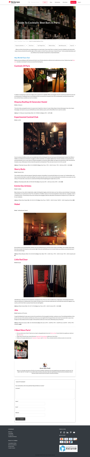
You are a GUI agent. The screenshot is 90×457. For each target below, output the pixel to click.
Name (16, 401)
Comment (17, 388)
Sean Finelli (21, 35)
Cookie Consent (11, 448)
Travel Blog (10, 433)
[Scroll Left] (27, 45)
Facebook (34, 337)
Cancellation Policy (12, 443)
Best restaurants (62, 45)
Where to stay (52, 45)
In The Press (10, 434)
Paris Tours (31, 45)
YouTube (44, 337)
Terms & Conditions (12, 444)
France (24, 41)
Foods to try (72, 45)
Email (16, 407)
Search (45, 2)
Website (17, 412)
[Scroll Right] (75, 45)
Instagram (38, 337)
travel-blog (20, 41)
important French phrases (41, 336)
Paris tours (20, 334)
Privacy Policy (11, 446)
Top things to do (41, 45)
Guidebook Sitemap (12, 436)
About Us (10, 431)
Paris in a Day (53, 333)
